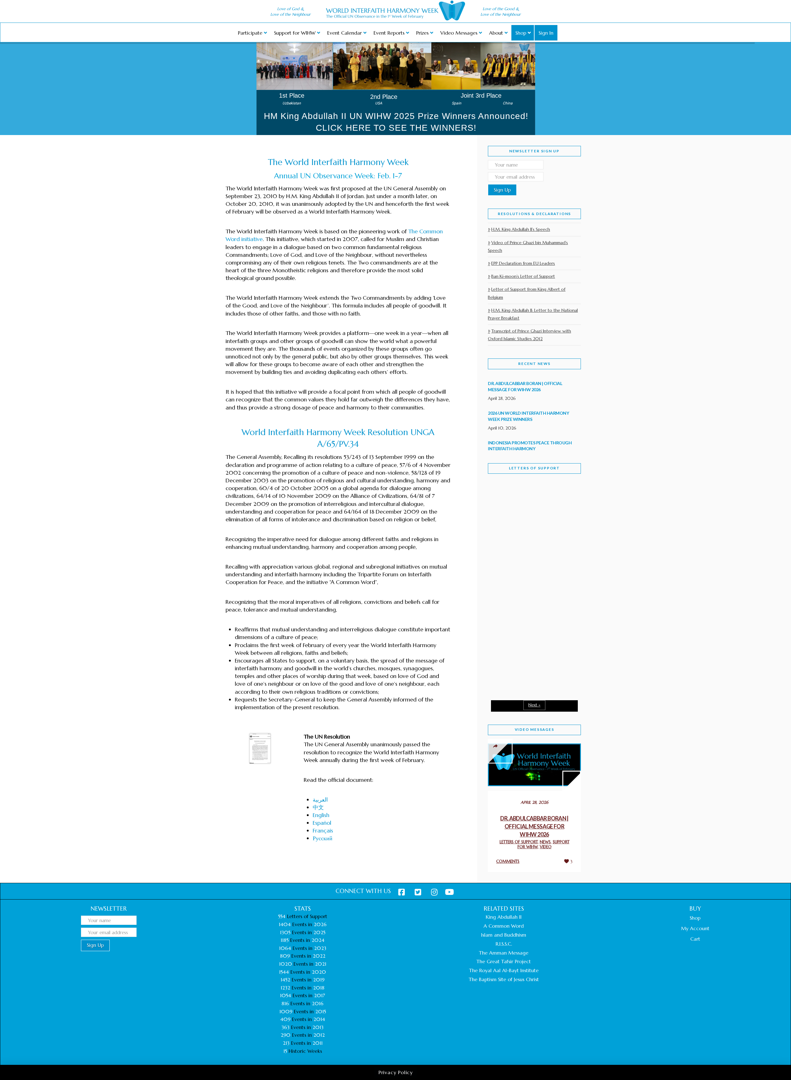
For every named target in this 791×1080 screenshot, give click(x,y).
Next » (534, 705)
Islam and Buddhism (503, 935)
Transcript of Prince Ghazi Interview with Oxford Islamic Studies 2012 (529, 334)
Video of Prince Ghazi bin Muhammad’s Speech (528, 246)
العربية (320, 799)
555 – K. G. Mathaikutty (531, 503)
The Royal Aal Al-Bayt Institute (504, 970)
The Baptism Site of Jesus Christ (504, 979)
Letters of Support (534, 468)
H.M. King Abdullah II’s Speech (520, 229)
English (321, 815)
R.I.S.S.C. (504, 944)
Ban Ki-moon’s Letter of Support (523, 276)
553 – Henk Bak (520, 642)
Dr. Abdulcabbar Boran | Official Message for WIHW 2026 (534, 826)
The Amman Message (503, 953)
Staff (504, 533)
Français (323, 830)
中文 (318, 807)
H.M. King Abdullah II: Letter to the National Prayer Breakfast (533, 314)
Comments (507, 861)
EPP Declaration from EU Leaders (523, 263)
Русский (322, 838)
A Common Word (504, 926)
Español (322, 822)
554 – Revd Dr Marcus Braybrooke (528, 577)
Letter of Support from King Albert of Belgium (526, 293)
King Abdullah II (504, 917)
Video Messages (534, 729)
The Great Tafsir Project (503, 961)
